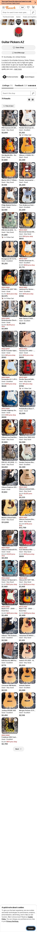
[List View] (32, 99)
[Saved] (28, 7)
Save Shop (20, 47)
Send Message (19, 52)
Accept (30, 928)
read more (18, 69)
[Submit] (33, 93)
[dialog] (18, 918)
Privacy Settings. (12, 921)
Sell (22, 7)
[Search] (33, 12)
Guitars (18, 17)
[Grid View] (29, 99)
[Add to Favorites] (15, 112)
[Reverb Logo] (10, 7)
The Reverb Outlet (8, 17)
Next (17, 749)
